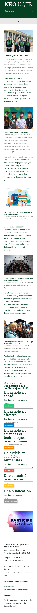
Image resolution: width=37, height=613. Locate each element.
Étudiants (6, 65)
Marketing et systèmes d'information (15, 68)
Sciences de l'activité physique (17, 70)
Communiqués (11, 285)
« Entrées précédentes (13, 383)
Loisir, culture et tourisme (23, 65)
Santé (5, 70)
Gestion (12, 65)
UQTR (28, 73)
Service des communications (15, 216)
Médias (25, 285)
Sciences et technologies (17, 149)
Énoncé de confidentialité (13, 573)
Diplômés (30, 62)
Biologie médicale (20, 62)
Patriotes (30, 68)
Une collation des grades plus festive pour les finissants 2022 (18, 279)
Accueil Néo (27, 59)
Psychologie (7, 146)
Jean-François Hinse (12, 282)
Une (30, 285)
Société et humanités (19, 73)
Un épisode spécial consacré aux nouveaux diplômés (16, 56)
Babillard (11, 62)
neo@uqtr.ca (9, 586)
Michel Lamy (10, 59)
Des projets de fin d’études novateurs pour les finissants (18, 213)
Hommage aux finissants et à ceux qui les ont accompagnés (18, 342)
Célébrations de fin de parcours (16, 132)
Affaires (6, 62)
